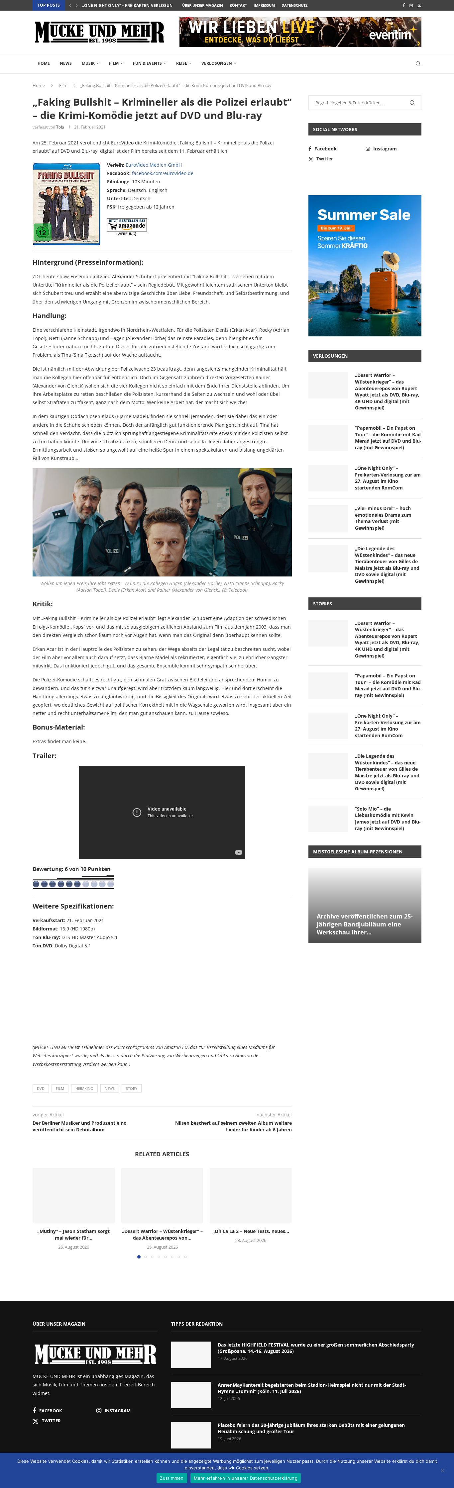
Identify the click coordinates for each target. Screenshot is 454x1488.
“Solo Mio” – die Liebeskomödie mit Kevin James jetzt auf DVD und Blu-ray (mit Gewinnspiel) (388, 819)
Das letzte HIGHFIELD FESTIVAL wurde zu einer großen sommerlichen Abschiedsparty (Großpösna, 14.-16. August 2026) (316, 1348)
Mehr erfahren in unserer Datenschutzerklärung (245, 1478)
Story (131, 1088)
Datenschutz (294, 5)
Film (114, 63)
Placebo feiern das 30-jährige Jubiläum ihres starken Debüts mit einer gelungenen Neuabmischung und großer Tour (311, 1428)
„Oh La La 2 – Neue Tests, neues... (250, 1231)
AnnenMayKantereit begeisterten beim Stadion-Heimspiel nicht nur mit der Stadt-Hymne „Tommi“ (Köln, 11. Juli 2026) (312, 1388)
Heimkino (84, 1088)
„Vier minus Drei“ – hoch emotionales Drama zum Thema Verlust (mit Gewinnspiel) (383, 518)
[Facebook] (403, 5)
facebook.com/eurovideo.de (162, 173)
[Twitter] (419, 5)
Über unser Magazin (202, 5)
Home (44, 63)
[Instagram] (411, 5)
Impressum (264, 5)
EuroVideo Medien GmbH (154, 165)
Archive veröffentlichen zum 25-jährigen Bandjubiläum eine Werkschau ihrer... (365, 924)
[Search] (418, 63)
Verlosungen (216, 63)
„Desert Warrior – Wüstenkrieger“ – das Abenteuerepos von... (162, 1234)
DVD (41, 1088)
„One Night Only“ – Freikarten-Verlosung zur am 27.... (142, 5)
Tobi (60, 127)
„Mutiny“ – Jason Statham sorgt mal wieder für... (73, 1234)
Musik (88, 63)
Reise (181, 63)
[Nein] (442, 1471)
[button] (70, 5)
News (66, 63)
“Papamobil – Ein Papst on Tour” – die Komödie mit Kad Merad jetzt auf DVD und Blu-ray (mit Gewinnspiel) (388, 438)
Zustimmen (171, 1478)
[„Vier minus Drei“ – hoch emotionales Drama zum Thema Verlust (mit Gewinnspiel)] (328, 518)
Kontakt (238, 5)
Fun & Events (147, 63)
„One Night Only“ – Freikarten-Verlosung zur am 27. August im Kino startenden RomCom (388, 478)
